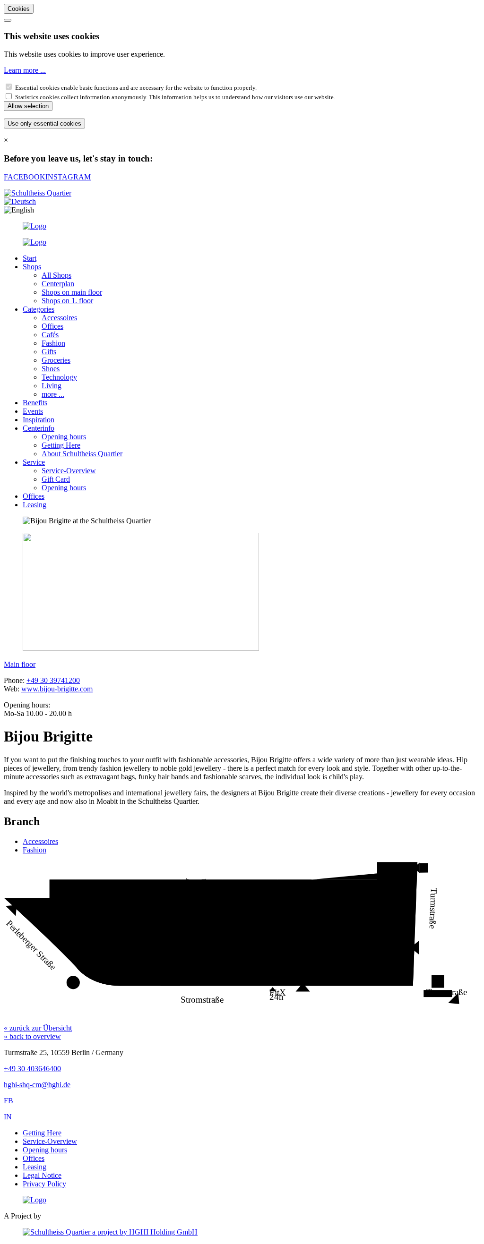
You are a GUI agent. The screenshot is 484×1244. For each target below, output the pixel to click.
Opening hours (64, 437)
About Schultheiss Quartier (82, 454)
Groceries (56, 360)
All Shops (56, 275)
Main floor (19, 664)
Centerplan (58, 284)
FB (8, 1101)
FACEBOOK (24, 177)
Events (33, 411)
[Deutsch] (20, 201)
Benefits (35, 403)
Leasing (34, 505)
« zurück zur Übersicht (38, 1028)
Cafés (50, 335)
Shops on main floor (72, 292)
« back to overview (32, 1036)
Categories (38, 309)
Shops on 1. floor (67, 301)
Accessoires (59, 318)
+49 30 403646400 (32, 1069)
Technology (59, 377)
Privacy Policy (44, 1184)
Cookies (19, 8)
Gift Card (56, 479)
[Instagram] (34, 242)
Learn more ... (25, 70)
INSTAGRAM (68, 177)
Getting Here (61, 445)
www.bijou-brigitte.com (57, 689)
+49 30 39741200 (53, 680)
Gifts (49, 352)
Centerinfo (38, 428)
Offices (52, 326)
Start (29, 258)
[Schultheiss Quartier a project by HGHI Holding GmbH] (110, 1232)
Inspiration (38, 420)
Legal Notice (42, 1175)
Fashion (53, 343)
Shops (32, 267)
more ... (53, 394)
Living (51, 386)
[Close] (7, 20)
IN (8, 1117)
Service (34, 462)
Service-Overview (69, 471)
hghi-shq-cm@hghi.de (37, 1085)
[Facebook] (34, 226)
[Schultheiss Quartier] (34, 1200)
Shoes (51, 369)
